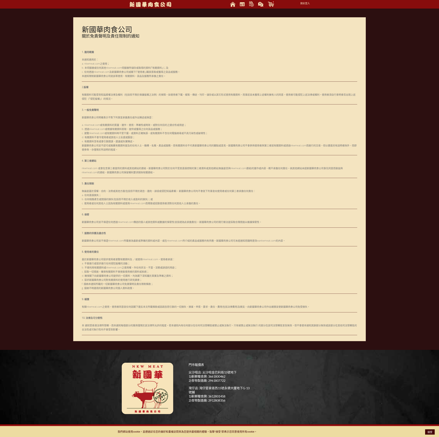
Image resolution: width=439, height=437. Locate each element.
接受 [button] (430, 432)
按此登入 (305, 3)
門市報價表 (196, 365)
